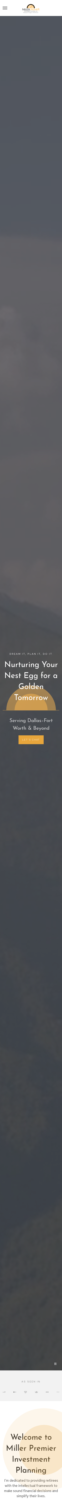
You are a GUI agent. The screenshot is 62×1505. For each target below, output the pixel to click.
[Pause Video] (55, 1364)
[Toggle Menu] (5, 8)
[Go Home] (31, 8)
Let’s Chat (31, 739)
